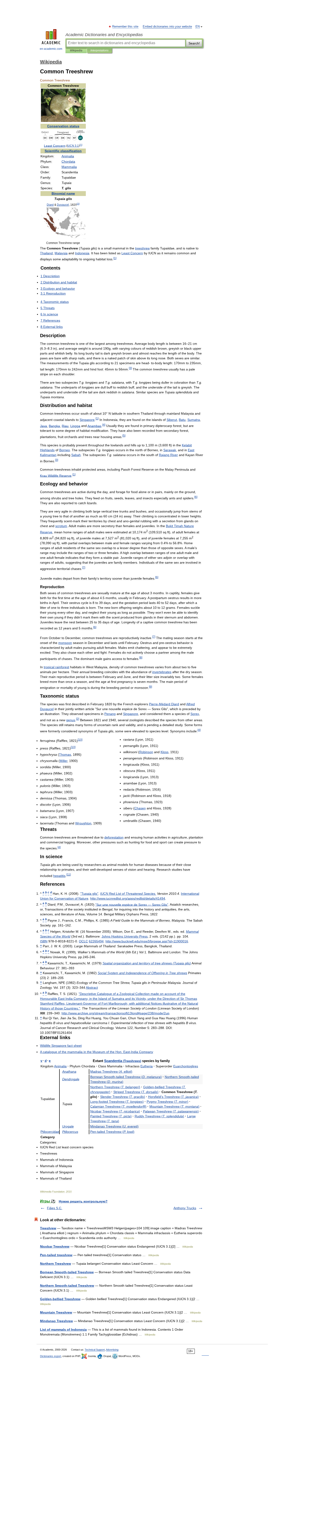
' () (173, 1097)
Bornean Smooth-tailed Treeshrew (67, 1272)
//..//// (127, 898)
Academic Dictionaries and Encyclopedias (104, 34)
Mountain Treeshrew (56, 1312)
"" (89, 893)
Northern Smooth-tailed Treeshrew (67, 1285)
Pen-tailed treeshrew (56, 1255)
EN (197, 26)
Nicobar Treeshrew (54, 1246)
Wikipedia (76, 50)
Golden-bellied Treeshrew (60, 1299)
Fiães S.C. (54, 1208)
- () (126, 1077)
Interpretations (99, 50)
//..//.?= (146, 941)
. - (96, 1052)
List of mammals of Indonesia (63, 1329)
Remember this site (125, 26)
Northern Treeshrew (55, 1263)
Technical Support (95, 1349)
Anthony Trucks (184, 1208)
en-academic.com (51, 48)
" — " (131, 904)
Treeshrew (48, 1228)
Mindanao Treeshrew (56, 1321)
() (111, 1071)
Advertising (112, 1349)
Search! (194, 43)
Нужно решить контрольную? (83, 1201)
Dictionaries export (50, 1356)
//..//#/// (115, 1013)
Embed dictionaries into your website (167, 26)
